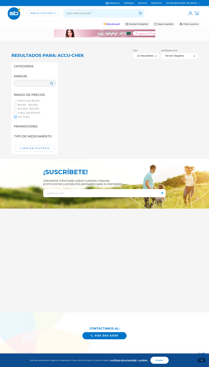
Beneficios (156, 3)
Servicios (142, 3)
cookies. (143, 360)
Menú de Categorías (42, 13)
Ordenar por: (169, 50)
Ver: (135, 50)
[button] (111, 24)
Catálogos (129, 3)
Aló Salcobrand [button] (181, 3)
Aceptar (159, 360)
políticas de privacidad (124, 360)
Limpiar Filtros (35, 148)
